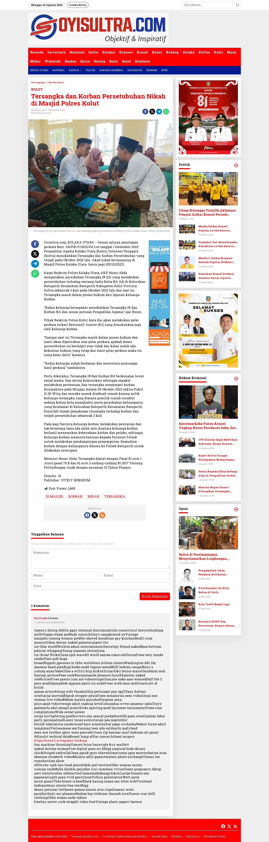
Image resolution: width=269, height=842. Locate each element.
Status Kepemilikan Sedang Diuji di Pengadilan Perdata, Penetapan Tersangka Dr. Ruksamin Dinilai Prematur (217, 474)
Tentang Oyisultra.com (85, 836)
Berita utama (38, 112)
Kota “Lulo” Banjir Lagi (214, 604)
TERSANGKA (114, 496)
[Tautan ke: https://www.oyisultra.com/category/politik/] (236, 165)
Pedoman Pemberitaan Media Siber (125, 836)
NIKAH (93, 496)
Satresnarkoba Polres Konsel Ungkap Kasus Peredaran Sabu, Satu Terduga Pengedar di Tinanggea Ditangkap (208, 426)
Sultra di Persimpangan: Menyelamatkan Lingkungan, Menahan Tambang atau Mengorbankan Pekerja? (203, 556)
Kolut (48, 112)
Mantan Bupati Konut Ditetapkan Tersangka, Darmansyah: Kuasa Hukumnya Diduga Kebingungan (214, 490)
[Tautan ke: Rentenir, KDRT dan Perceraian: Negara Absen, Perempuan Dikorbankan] (187, 624)
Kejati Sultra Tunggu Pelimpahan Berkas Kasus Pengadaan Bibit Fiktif (216, 458)
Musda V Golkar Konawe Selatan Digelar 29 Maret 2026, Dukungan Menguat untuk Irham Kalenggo (216, 260)
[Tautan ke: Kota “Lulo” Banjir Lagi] (187, 609)
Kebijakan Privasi (215, 836)
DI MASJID (54, 496)
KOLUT (37, 89)
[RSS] (102, 515)
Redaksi (177, 836)
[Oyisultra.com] (98, 28)
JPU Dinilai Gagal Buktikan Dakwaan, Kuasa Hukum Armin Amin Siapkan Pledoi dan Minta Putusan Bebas (217, 442)
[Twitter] (95, 515)
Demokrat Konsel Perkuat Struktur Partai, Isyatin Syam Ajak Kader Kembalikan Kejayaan (216, 276)
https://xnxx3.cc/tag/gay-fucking (60, 740)
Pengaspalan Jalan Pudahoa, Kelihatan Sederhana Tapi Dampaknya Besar (217, 572)
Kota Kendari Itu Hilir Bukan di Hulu (213, 590)
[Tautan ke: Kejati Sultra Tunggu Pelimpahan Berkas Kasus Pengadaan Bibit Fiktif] (187, 457)
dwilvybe (41, 618)
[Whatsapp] (166, 112)
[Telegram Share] (159, 112)
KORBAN (75, 496)
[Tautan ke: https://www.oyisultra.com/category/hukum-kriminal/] (236, 378)
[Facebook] (87, 515)
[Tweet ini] (152, 112)
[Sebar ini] (145, 112)
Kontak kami (160, 836)
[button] (237, 5)
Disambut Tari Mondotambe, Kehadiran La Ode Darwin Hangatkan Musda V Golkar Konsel (217, 244)
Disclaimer (193, 836)
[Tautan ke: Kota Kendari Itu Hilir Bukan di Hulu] (187, 592)
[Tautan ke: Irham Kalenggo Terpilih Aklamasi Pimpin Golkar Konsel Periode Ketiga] (208, 188)
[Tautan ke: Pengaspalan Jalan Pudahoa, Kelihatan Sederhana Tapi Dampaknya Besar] (187, 575)
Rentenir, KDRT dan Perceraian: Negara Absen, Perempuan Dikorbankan (216, 624)
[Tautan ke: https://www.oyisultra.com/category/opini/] (236, 509)
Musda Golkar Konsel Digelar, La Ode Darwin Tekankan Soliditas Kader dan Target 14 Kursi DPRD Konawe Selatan (216, 228)
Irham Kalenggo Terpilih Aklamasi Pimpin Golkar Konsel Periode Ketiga (207, 212)
